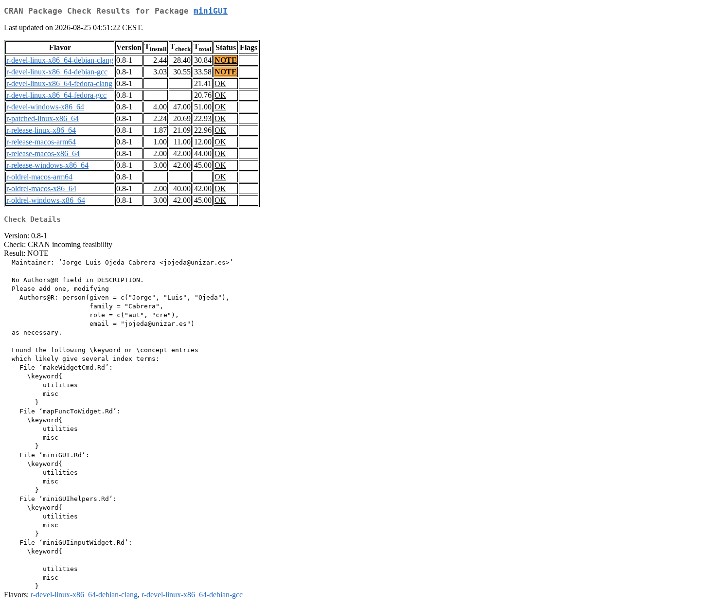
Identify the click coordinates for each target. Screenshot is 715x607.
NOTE (225, 60)
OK (220, 83)
